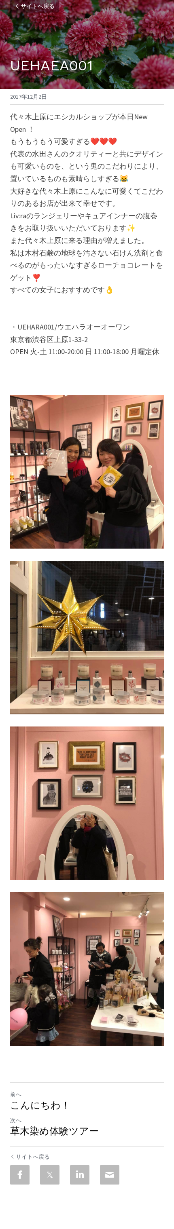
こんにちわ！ (40, 1105)
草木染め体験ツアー (54, 1131)
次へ (15, 1120)
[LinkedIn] (79, 1175)
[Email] (109, 1175)
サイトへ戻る (38, 6)
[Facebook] (20, 1175)
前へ (15, 1094)
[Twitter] (49, 1175)
